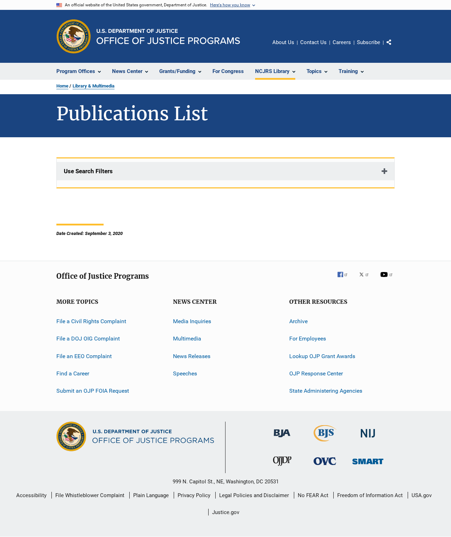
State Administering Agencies (325, 390)
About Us (283, 42)
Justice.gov (225, 512)
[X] (366, 279)
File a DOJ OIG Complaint (88, 338)
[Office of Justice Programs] (73, 36)
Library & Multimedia (94, 86)
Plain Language (151, 495)
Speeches (185, 373)
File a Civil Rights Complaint (91, 321)
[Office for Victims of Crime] (325, 466)
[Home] (168, 36)
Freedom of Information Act (370, 495)
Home (62, 86)
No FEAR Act (313, 495)
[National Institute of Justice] (368, 438)
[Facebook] (345, 279)
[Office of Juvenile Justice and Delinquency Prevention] (282, 467)
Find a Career (72, 373)
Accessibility (31, 495)
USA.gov (422, 495)
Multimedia (187, 338)
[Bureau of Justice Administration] (282, 438)
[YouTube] (387, 279)
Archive (298, 321)
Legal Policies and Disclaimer (254, 495)
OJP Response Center (316, 373)
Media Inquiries (192, 321)
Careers (342, 42)
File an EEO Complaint (84, 356)
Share (394, 47)
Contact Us (313, 42)
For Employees (307, 338)
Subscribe (368, 42)
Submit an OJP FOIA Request (92, 390)
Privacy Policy (194, 495)
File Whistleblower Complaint (89, 495)
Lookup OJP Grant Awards (322, 356)
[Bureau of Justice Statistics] (325, 442)
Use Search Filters (88, 171)
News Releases (191, 356)
